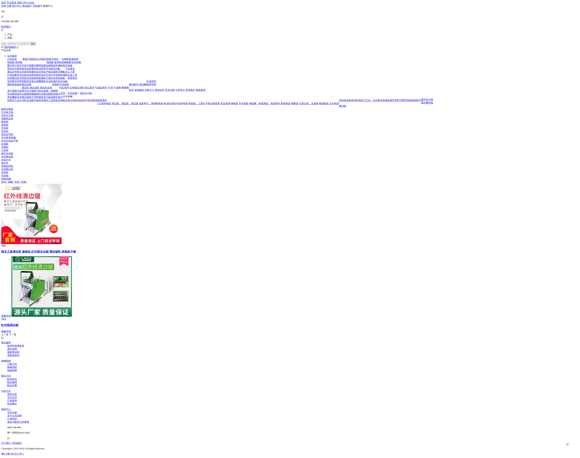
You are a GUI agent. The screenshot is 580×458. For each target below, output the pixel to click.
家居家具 (74, 59)
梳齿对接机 (57, 65)
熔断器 (294, 103)
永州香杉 (42, 59)
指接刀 (35, 91)
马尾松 (65, 59)
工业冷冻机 (20, 100)
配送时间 (12, 379)
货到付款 (12, 394)
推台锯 (35, 81)
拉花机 (49, 81)
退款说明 (12, 349)
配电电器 (286, 103)
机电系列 (72, 78)
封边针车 (43, 75)
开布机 (49, 68)
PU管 (110, 87)
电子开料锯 (35, 97)
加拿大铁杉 (53, 59)
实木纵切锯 (45, 94)
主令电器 (334, 103)
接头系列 (89, 87)
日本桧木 (12, 59)
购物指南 (6, 361)
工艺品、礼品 (370, 100)
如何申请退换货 (15, 345)
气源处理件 (101, 87)
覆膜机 (42, 81)
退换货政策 (13, 355)
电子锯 (47, 78)
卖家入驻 (22, 2)
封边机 (54, 78)
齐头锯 (23, 94)
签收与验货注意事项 (18, 422)
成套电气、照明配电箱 (151, 103)
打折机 (10, 75)
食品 (380, 100)
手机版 (36, 6)
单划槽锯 (12, 97)
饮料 (397, 100)
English (30, 2)
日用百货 (404, 100)
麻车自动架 (20, 75)
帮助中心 (6, 409)
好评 (4, 182)
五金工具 (72, 75)
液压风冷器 (46, 87)
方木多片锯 (25, 65)
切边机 (56, 68)
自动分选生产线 (42, 71)
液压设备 (26, 84)
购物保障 (12, 370)
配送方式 (6, 376)
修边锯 (47, 65)
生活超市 (151, 81)
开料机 (23, 78)
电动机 (342, 100)
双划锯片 (55, 94)
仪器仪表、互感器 (308, 103)
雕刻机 (10, 84)
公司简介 (180, 90)
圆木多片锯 (13, 65)
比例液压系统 (76, 87)
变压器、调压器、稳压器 (125, 103)
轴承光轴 (41, 100)
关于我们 (6, 443)
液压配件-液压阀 (138, 84)
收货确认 (12, 403)
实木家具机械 (26, 71)
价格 (24, 182)
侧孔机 (56, 81)
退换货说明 (13, 352)
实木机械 (76, 62)
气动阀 (117, 87)
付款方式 (6, 391)
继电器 (234, 103)
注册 (9, 6)
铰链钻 (61, 78)
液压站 (25, 87)
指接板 (10, 62)
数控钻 (27, 81)
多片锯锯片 (13, 91)
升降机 (55, 84)
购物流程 (12, 367)
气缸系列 (64, 87)
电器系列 (102, 100)
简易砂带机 (62, 75)
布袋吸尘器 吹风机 (68, 100)
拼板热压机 (25, 68)
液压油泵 (34, 87)
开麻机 (61, 71)
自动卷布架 (33, 75)
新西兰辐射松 (29, 59)
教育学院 (151, 84)
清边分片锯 (13, 68)
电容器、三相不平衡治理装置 (204, 103)
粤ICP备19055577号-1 (12, 454)
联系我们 (6, 26)
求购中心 (149, 90)
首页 (3, 2)
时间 (17, 182)
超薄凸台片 (25, 91)
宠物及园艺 (388, 100)
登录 (3, 6)
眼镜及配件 (415, 100)
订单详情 (12, 419)
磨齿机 (35, 68)
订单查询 (12, 400)
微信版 (26, 6)
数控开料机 (18, 81)
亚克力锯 (46, 97)
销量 (11, 182)
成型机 (42, 68)
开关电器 (243, 103)
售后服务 (6, 342)
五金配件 (31, 100)
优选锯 (30, 78)
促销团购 (139, 90)
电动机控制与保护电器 (176, 103)
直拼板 (18, 62)
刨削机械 (39, 78)
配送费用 (12, 382)
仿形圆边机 (13, 78)
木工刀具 (70, 71)
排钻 (9, 81)
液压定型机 (13, 71)
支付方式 (12, 397)
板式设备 (67, 65)
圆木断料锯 (37, 65)
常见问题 (170, 90)
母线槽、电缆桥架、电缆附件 (264, 103)
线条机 (18, 84)
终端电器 (324, 103)
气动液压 (70, 68)
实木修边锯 (23, 97)
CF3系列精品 (104, 103)
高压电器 (225, 103)
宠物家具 (66, 62)
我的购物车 (11, 47)
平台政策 (11, 2)
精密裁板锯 (33, 94)
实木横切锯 (13, 94)
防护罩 (86, 100)
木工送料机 (52, 100)
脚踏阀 (125, 87)
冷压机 (64, 81)
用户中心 (17, 6)
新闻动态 (159, 90)
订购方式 (12, 364)
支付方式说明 (14, 415)
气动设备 (64, 84)
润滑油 (93, 100)
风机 (80, 100)
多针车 (52, 75)
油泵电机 (358, 100)
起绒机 (54, 71)
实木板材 (12, 56)
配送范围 (12, 385)
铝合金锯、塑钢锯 (48, 91)
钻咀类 (10, 100)
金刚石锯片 (57, 97)
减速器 (349, 100)
